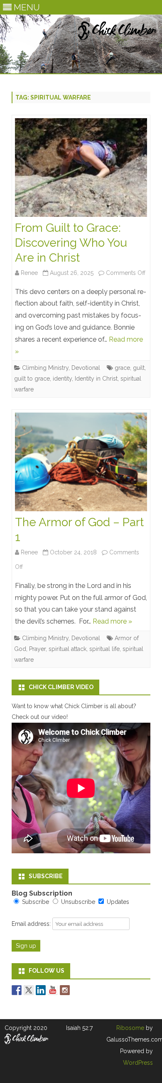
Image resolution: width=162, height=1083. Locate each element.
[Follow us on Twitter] (29, 990)
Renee (29, 273)
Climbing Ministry (45, 367)
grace (122, 367)
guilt (139, 367)
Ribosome (130, 1028)
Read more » (112, 621)
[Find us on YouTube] (53, 990)
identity (62, 378)
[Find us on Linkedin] (41, 990)
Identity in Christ (96, 378)
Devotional (85, 367)
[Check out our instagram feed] (65, 990)
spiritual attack (67, 649)
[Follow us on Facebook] (17, 990)
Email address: (32, 923)
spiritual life (104, 649)
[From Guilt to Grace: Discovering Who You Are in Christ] (81, 169)
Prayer (37, 649)
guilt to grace (32, 378)
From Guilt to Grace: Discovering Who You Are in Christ (71, 243)
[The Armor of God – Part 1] (81, 464)
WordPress (138, 1062)
